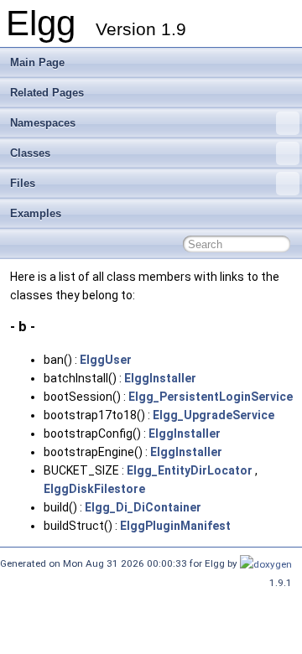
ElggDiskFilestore (94, 489)
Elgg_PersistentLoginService (210, 396)
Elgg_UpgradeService (213, 415)
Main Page (37, 62)
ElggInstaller (160, 378)
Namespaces (43, 123)
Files (22, 183)
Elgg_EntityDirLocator (190, 470)
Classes (30, 153)
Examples (35, 213)
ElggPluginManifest (175, 525)
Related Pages (47, 92)
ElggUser (106, 359)
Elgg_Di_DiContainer (143, 507)
